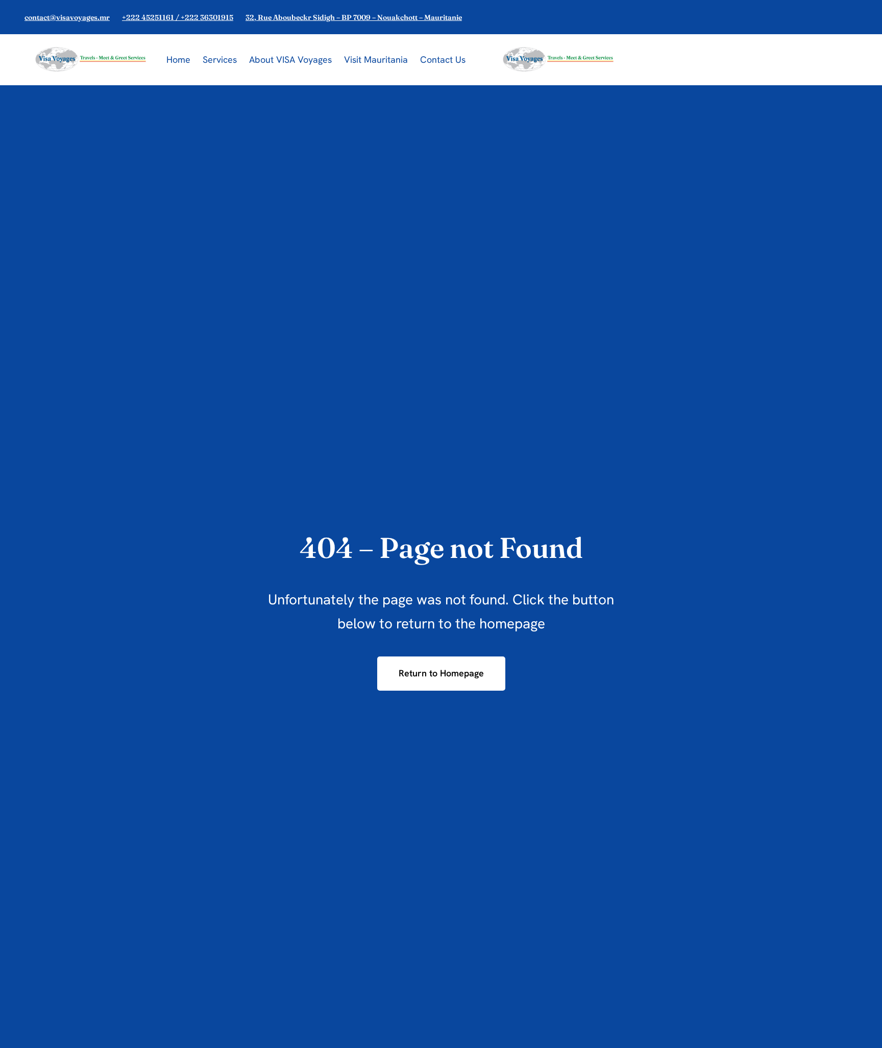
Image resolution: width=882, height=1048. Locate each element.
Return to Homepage (441, 673)
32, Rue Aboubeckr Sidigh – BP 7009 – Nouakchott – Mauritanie (354, 17)
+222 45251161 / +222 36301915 (177, 17)
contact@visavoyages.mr (67, 17)
